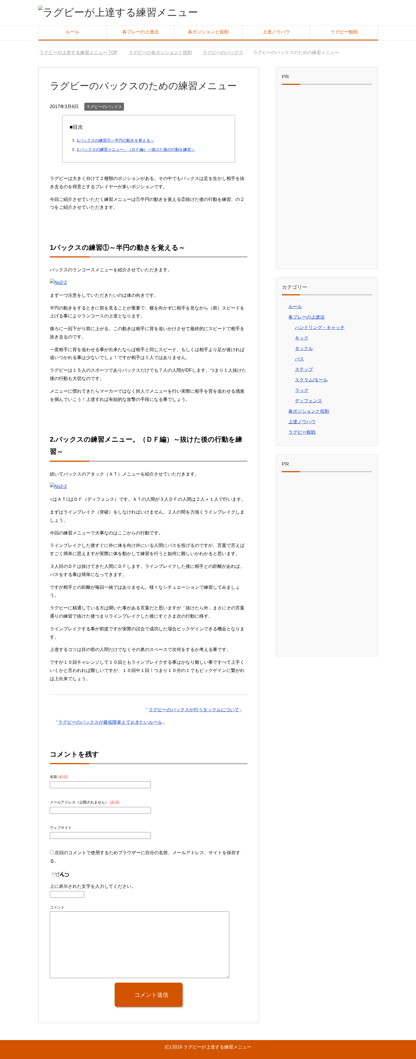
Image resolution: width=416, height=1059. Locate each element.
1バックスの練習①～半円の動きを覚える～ (115, 140)
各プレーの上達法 (140, 31)
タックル (304, 348)
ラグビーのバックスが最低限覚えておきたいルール (110, 722)
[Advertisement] (327, 178)
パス (299, 358)
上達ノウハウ (276, 31)
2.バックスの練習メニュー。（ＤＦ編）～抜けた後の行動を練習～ (136, 149)
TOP (82, 52)
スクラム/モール (311, 379)
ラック (301, 390)
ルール (72, 31)
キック (301, 338)
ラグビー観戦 (344, 31)
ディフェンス (308, 400)
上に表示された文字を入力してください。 (93, 886)
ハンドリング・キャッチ (320, 327)
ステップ (304, 369)
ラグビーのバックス (104, 106)
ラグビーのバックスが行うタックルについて (194, 709)
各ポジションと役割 (208, 31)
